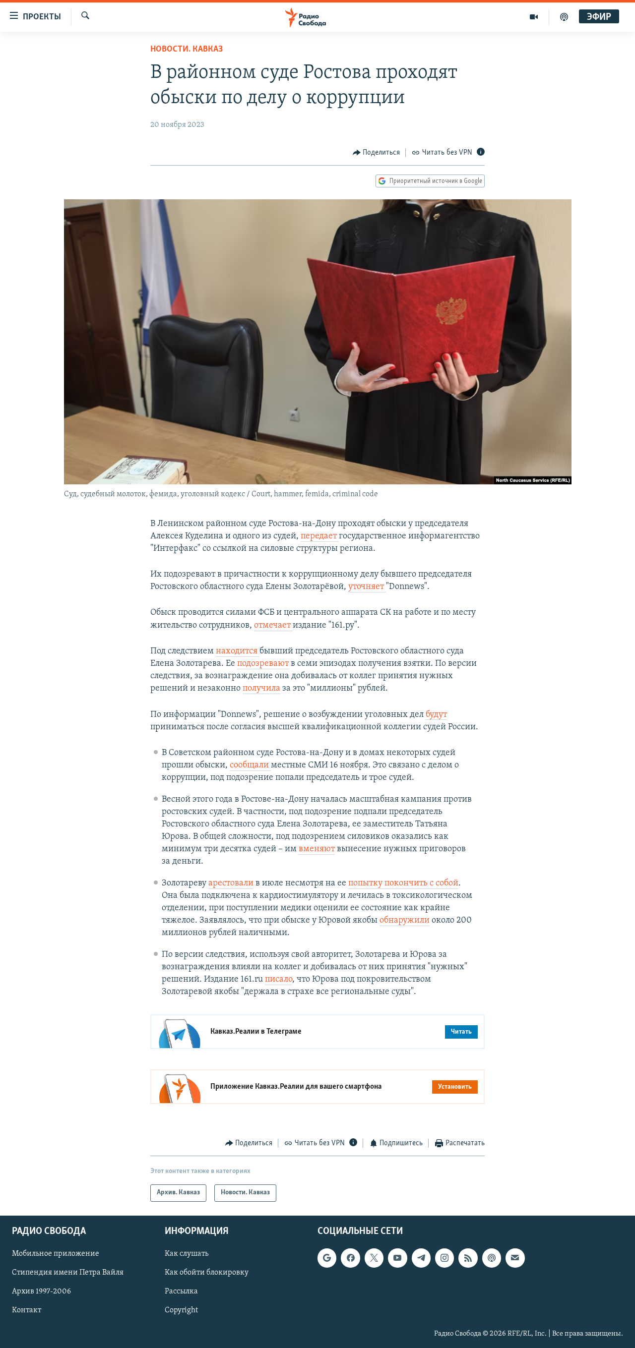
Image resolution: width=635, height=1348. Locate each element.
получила (261, 688)
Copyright (181, 1310)
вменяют (317, 849)
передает (320, 536)
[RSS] (467, 1257)
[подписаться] (515, 1257)
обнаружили (405, 920)
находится (237, 651)
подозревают (263, 663)
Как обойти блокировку (207, 1273)
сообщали (250, 765)
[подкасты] (564, 16)
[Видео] (534, 16)
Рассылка (181, 1291)
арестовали (231, 883)
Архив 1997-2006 (41, 1291)
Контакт (26, 1310)
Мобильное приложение (55, 1254)
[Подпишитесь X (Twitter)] (374, 1257)
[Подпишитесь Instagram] (444, 1257)
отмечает (273, 625)
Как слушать (186, 1254)
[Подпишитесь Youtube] (397, 1257)
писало (278, 979)
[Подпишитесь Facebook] (350, 1257)
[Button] (376, 152)
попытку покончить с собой (403, 883)
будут (436, 714)
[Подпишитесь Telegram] (421, 1257)
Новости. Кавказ (186, 49)
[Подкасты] (491, 1257)
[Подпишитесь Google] (327, 1257)
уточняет (367, 587)
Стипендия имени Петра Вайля (68, 1273)
